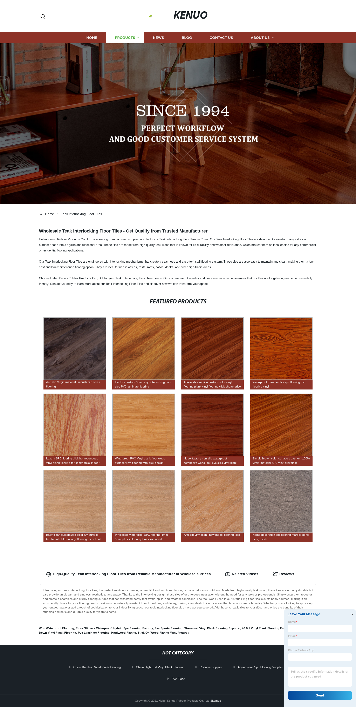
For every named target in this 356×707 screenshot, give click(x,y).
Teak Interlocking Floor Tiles (81, 214)
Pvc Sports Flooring (169, 628)
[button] (43, 17)
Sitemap (215, 700)
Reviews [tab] (286, 574)
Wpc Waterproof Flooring (56, 628)
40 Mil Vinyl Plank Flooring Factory (266, 628)
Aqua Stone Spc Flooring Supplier (260, 667)
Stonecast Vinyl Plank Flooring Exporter (212, 628)
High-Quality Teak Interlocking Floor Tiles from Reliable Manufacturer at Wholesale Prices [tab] (132, 574)
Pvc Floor (177, 679)
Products (125, 38)
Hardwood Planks (123, 632)
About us (260, 38)
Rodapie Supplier (210, 667)
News (158, 38)
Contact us (221, 38)
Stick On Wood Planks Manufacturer (163, 632)
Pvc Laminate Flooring (94, 632)
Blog (187, 38)
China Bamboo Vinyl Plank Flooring (97, 667)
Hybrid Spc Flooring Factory (133, 628)
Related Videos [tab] (245, 574)
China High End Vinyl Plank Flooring (160, 667)
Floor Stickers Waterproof (94, 628)
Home (91, 38)
